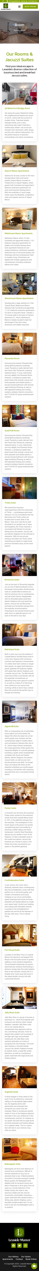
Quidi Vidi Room (12, 430)
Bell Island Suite (12, 649)
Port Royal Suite (12, 950)
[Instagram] (25, 1245)
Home (16, 30)
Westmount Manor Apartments (19, 298)
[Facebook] (13, 1245)
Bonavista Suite (12, 580)
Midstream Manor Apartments (19, 233)
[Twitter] (19, 1245)
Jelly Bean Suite (12, 1012)
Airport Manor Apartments (17, 171)
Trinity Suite (10, 503)
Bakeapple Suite (12, 1164)
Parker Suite (10, 808)
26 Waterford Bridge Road (17, 108)
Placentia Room (12, 358)
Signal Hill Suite (12, 726)
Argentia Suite (11, 1092)
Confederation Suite (14, 880)
